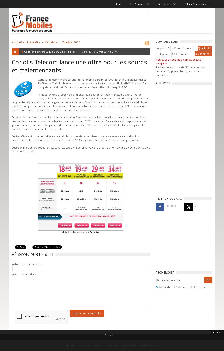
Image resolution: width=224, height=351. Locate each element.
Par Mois (51, 42)
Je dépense (163, 54)
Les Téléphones (162, 4)
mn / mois (184, 48)
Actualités (33, 42)
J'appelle (161, 48)
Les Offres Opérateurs (193, 4)
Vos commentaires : (25, 274)
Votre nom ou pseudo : (27, 264)
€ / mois (181, 54)
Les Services (137, 4)
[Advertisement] (148, 22)
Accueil (119, 4)
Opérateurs (200, 287)
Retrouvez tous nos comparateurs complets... (178, 61)
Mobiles (182, 287)
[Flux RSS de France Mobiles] (147, 42)
